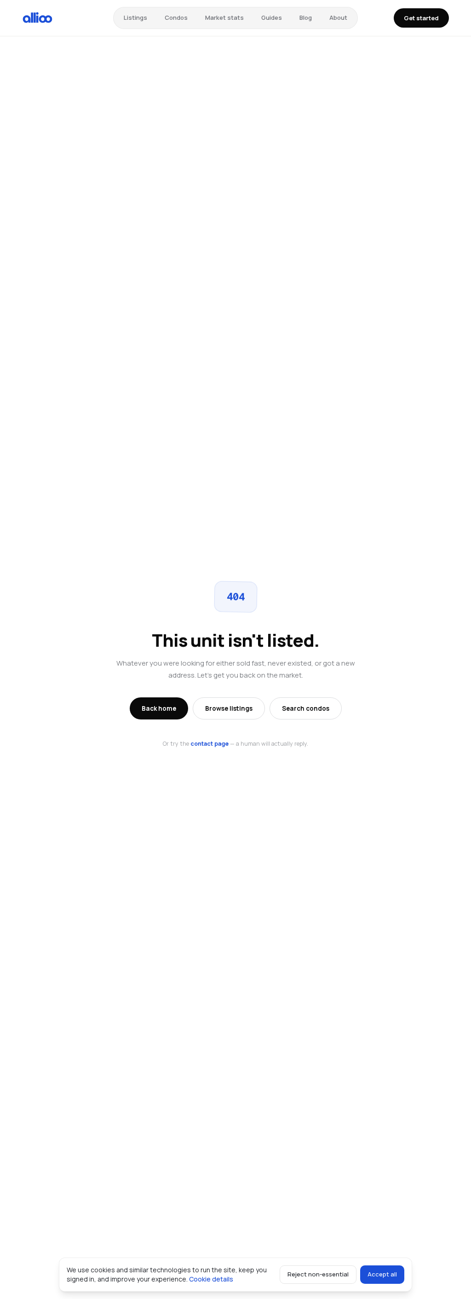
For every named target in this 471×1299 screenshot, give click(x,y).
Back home (159, 708)
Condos (176, 17)
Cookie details (211, 1279)
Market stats (224, 17)
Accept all (382, 1274)
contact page (209, 744)
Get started (421, 18)
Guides (271, 17)
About (338, 17)
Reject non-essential (318, 1274)
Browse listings (229, 708)
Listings (135, 17)
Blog (305, 17)
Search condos (305, 708)
